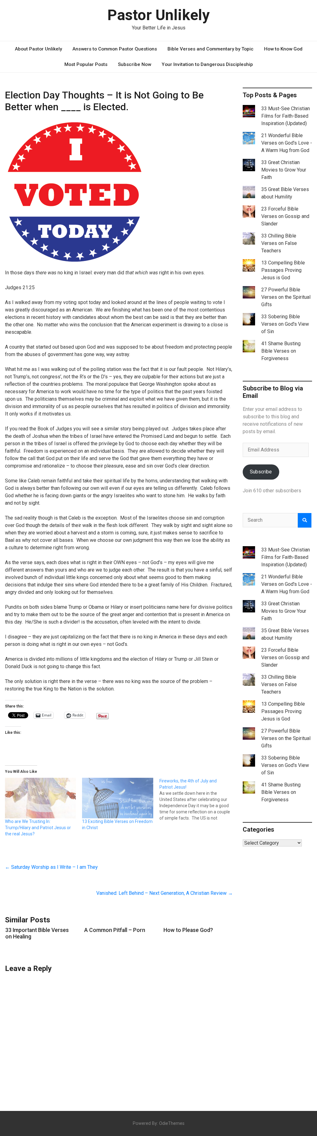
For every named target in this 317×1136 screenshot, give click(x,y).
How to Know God (283, 49)
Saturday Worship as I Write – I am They (51, 867)
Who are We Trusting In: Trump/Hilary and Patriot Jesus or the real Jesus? (38, 827)
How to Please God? (188, 930)
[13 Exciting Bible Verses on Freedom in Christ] (117, 798)
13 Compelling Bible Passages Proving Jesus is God (283, 270)
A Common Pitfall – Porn (114, 930)
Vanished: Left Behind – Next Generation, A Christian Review (164, 893)
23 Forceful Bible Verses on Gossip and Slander (285, 216)
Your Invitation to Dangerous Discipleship (207, 64)
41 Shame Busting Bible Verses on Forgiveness (281, 351)
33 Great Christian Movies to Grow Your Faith (283, 169)
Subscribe (261, 472)
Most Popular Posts (85, 64)
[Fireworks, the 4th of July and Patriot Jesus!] (198, 799)
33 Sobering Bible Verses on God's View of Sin (285, 324)
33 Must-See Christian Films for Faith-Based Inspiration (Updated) (285, 116)
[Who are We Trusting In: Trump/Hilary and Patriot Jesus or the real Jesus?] (40, 798)
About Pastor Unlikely (38, 49)
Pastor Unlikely (158, 15)
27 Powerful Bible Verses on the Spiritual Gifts (285, 297)
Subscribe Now (134, 64)
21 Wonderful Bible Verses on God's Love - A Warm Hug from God (286, 143)
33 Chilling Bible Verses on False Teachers (279, 243)
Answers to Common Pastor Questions (114, 49)
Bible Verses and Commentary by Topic (210, 49)
